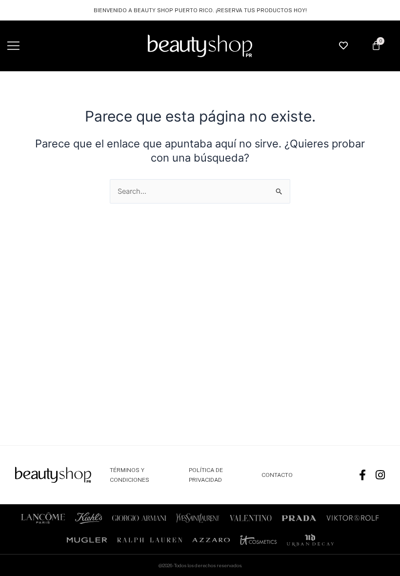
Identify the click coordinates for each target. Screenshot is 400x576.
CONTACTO (277, 475)
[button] (13, 46)
